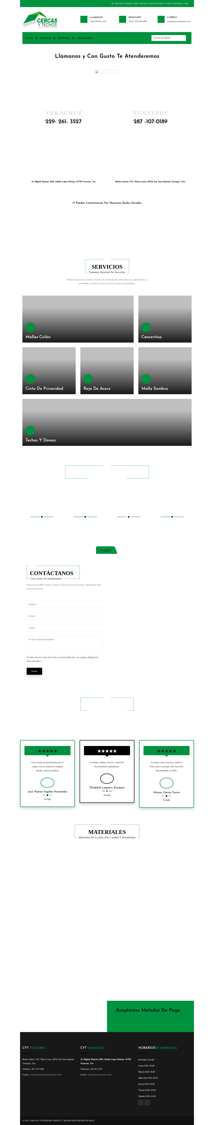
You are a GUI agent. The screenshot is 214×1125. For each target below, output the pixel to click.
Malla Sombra (154, 389)
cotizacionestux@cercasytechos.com (46, 1075)
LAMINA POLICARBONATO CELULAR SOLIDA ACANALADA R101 (175, 874)
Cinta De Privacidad (44, 389)
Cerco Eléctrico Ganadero (83, 982)
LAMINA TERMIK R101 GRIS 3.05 (129, 875)
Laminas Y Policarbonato (125, 928)
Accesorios (162, 928)
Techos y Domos (41, 440)
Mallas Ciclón (38, 337)
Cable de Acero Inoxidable (169, 902)
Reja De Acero (97, 389)
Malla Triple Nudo (122, 902)
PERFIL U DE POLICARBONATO (86, 875)
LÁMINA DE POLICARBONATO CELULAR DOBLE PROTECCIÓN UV (46, 901)
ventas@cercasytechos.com (178, 21)
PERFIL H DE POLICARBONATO (43, 875)
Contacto (105, 550)
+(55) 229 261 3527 (98, 21)
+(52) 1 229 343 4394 (137, 21)
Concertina (151, 337)
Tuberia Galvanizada (37, 955)
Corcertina (75, 955)
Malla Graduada (35, 982)
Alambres (31, 928)
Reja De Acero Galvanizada (169, 955)
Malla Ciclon (76, 928)
